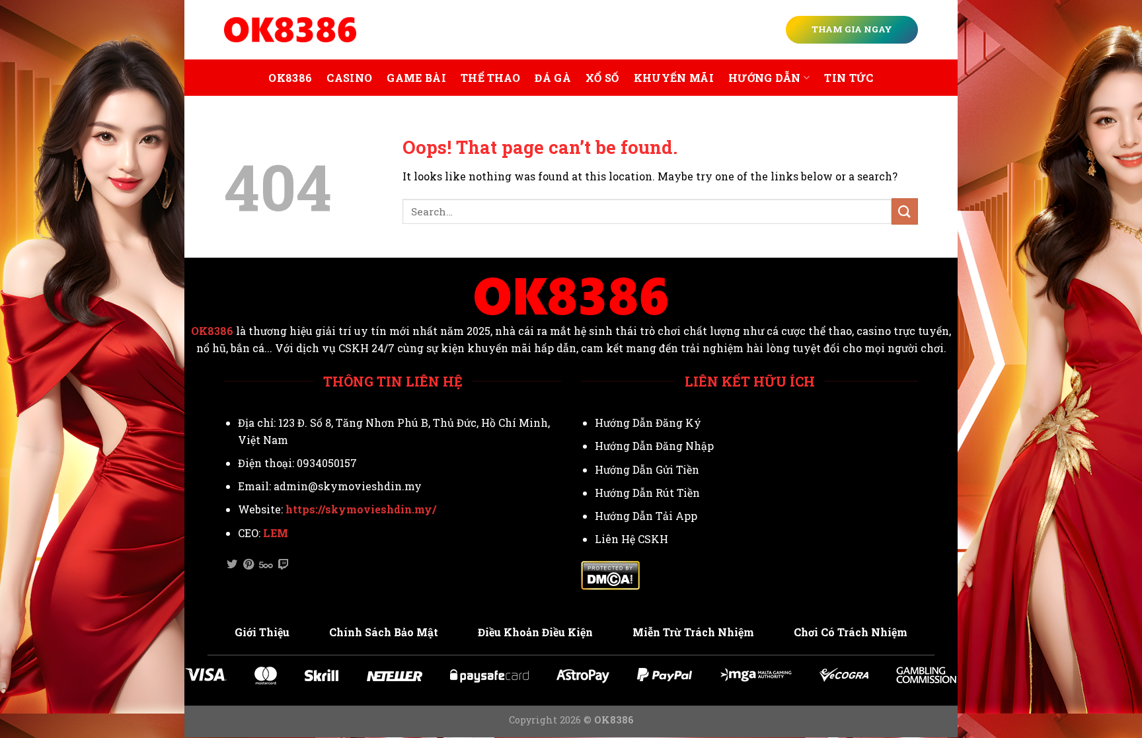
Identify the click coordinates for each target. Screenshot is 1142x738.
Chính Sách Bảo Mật (383, 632)
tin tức (848, 78)
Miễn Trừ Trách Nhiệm (693, 632)
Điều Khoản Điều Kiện (535, 632)
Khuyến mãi (674, 78)
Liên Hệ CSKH (631, 539)
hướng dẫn (764, 78)
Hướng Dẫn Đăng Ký (648, 422)
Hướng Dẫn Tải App (646, 516)
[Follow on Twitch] (283, 565)
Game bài (416, 78)
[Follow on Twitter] (232, 565)
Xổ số (602, 78)
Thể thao (491, 78)
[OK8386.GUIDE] (290, 29)
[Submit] (905, 211)
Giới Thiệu (262, 632)
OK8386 (290, 78)
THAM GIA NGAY (852, 29)
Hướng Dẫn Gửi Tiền (647, 469)
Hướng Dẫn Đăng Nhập (654, 446)
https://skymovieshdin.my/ (361, 509)
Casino (349, 78)
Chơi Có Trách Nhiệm (850, 632)
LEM (275, 533)
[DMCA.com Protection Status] (610, 574)
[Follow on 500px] (266, 565)
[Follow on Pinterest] (248, 565)
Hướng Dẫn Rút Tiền (647, 492)
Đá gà (553, 78)
